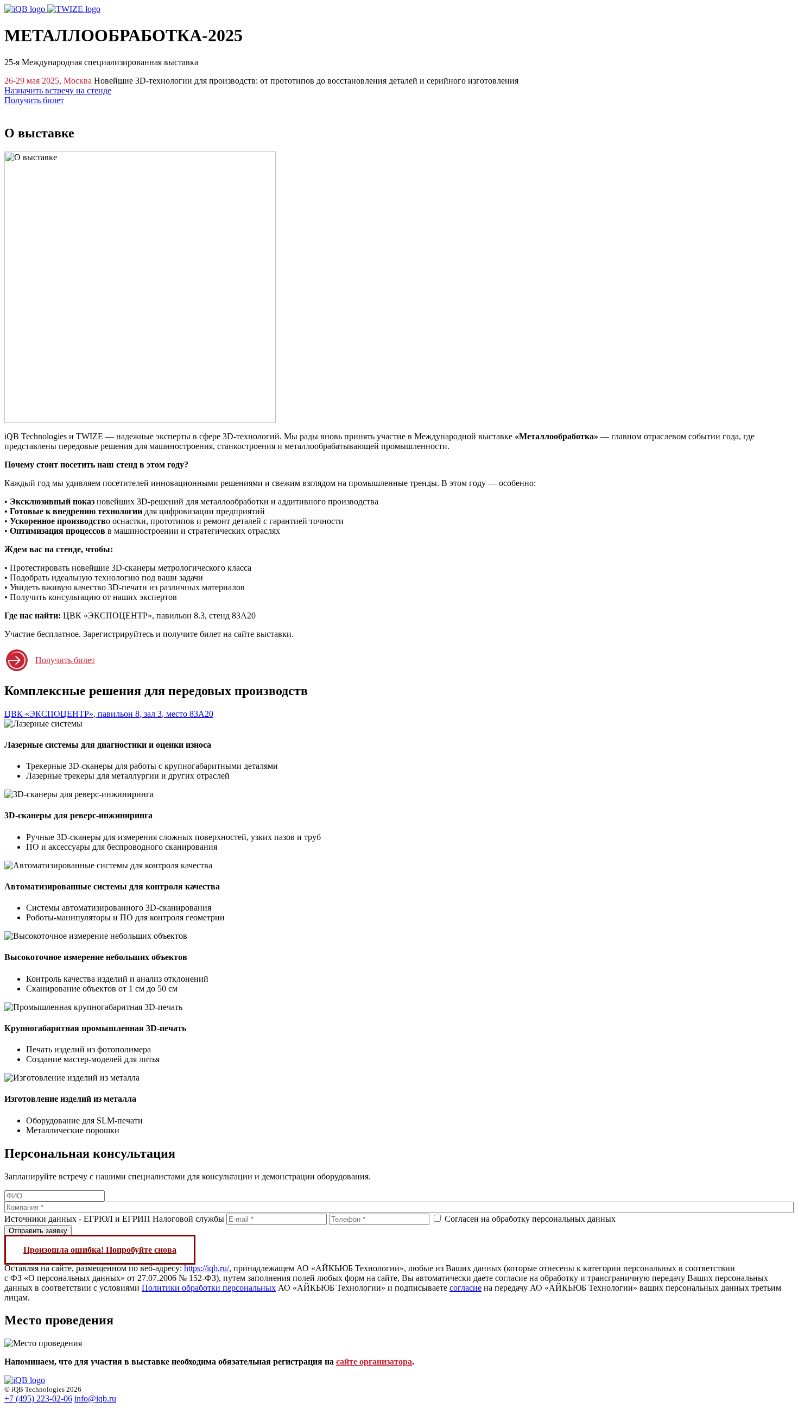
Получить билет (34, 100)
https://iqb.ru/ (206, 1268)
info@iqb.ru (95, 1398)
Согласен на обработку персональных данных (530, 1218)
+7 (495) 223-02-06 (38, 1398)
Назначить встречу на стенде (57, 90)
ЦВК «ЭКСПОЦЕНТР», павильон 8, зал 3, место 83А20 (108, 713)
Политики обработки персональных (209, 1287)
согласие (465, 1287)
